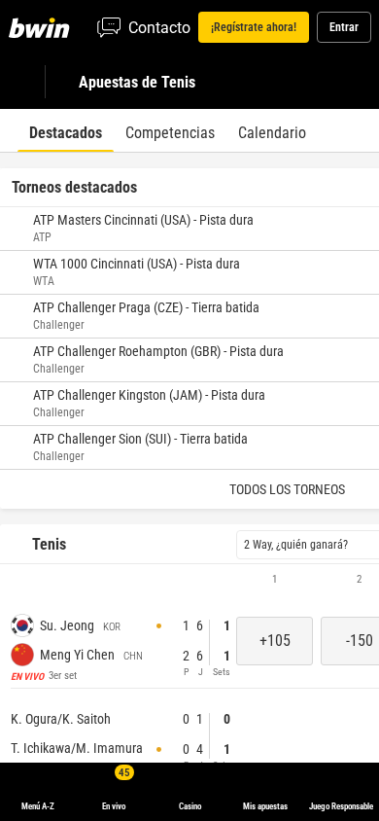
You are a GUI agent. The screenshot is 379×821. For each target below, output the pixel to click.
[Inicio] (43, 27)
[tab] (65, 130)
